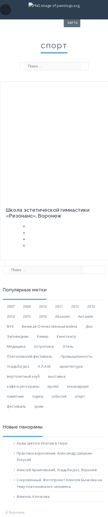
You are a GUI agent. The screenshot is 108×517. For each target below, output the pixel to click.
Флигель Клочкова (33, 496)
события (59, 396)
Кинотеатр (66, 336)
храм (38, 406)
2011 (59, 306)
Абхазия (62, 316)
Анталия (85, 316)
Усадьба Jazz (18, 366)
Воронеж (17, 512)
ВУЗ (10, 326)
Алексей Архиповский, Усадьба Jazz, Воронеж (57, 469)
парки (37, 396)
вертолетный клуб (23, 376)
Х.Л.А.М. (44, 366)
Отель (68, 346)
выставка (56, 376)
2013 (91, 306)
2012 (75, 306)
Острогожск (44, 346)
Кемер (42, 336)
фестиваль (16, 406)
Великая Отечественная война (49, 326)
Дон (89, 326)
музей (53, 386)
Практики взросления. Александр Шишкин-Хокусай (55, 456)
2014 (11, 316)
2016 (43, 316)
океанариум (78, 386)
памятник (15, 396)
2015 (27, 316)
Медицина (16, 346)
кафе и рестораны (23, 386)
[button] (23, 66)
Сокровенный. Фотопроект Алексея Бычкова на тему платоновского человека (59, 483)
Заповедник (18, 336)
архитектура (71, 366)
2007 (11, 306)
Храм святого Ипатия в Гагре (42, 443)
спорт (80, 396)
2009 (27, 306)
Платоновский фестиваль (29, 356)
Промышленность (76, 356)
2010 (43, 306)
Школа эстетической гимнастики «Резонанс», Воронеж (47, 213)
